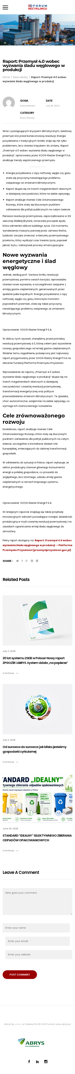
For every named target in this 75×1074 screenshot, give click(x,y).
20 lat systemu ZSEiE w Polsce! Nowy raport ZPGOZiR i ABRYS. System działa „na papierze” (35, 660)
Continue (8, 673)
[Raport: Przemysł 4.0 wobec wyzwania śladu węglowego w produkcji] (22, 561)
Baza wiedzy (27, 117)
